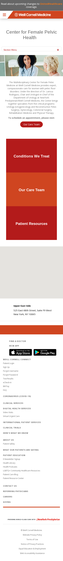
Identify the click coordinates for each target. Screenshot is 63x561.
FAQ (5, 390)
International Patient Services (22, 422)
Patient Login (8, 363)
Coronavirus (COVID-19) (17, 396)
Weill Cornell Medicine (31, 513)
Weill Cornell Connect (17, 359)
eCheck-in (7, 382)
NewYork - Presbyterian (31, 519)
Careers (7, 496)
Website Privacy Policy (32, 535)
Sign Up (6, 367)
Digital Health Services (17, 408)
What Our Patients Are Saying (21, 450)
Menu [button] (4, 15)
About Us (8, 440)
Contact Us (10, 486)
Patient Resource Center (13, 478)
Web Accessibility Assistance (32, 553)
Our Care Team (31, 124)
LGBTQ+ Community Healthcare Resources (21, 470)
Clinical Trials (12, 427)
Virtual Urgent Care (11, 416)
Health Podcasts (10, 466)
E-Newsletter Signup (11, 459)
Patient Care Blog (10, 474)
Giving (7, 502)
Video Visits (8, 412)
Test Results (8, 378)
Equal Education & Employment (32, 548)
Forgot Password (10, 374)
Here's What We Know (15, 433)
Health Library (9, 463)
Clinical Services (13, 403)
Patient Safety (9, 443)
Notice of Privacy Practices (32, 544)
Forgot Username (10, 371)
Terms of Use (32, 539)
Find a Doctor (17, 341)
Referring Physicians (15, 491)
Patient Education (14, 455)
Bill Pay (6, 386)
